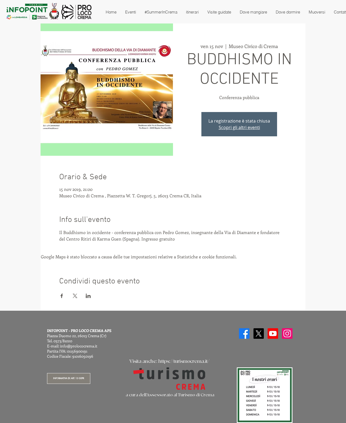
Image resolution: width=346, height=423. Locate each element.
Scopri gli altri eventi (239, 127)
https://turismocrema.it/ (183, 361)
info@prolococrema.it (78, 345)
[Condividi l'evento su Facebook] (61, 296)
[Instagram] (287, 333)
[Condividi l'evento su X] (75, 296)
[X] (258, 333)
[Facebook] (244, 333)
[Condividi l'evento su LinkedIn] (88, 296)
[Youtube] (273, 333)
